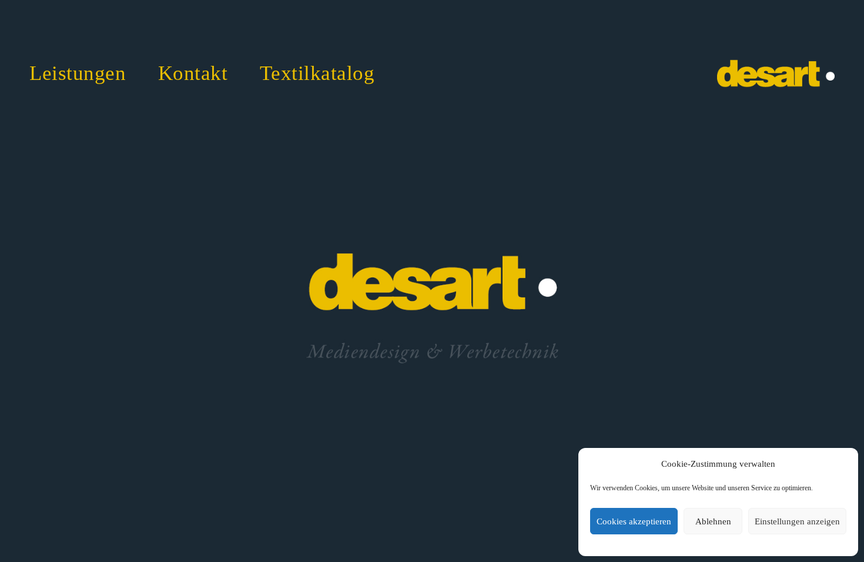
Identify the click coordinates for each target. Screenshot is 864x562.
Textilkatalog (317, 73)
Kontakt (193, 73)
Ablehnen (713, 521)
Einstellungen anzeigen (797, 521)
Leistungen (77, 73)
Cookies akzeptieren (634, 521)
